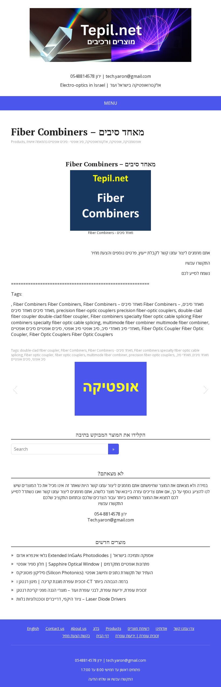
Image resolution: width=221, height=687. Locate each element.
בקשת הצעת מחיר (76, 635)
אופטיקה (115, 141)
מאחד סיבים (200, 355)
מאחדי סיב (184, 355)
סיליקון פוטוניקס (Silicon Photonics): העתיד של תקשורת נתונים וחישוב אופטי (84, 573)
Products (18, 141)
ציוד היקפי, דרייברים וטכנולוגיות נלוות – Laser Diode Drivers (71, 599)
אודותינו (161, 628)
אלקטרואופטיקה (96, 141)
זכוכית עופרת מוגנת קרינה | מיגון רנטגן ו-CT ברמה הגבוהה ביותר (72, 581)
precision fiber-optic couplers (151, 355)
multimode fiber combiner (107, 355)
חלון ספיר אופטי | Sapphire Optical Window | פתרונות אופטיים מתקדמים (82, 564)
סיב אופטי (39, 359)
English (33, 628)
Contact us (55, 628)
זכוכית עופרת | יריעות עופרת (137, 635)
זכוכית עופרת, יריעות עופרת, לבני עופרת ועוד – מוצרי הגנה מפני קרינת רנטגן (81, 590)
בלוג (96, 628)
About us (79, 628)
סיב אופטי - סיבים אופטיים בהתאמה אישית (55, 141)
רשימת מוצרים (138, 628)
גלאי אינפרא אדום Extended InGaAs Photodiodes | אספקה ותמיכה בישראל (84, 555)
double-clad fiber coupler (39, 350)
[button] (15, 388)
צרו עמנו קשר (184, 628)
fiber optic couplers (70, 355)
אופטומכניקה (132, 141)
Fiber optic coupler (38, 355)
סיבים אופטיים (20, 359)
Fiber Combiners (74, 350)
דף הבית (102, 635)
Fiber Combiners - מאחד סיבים (110, 350)
